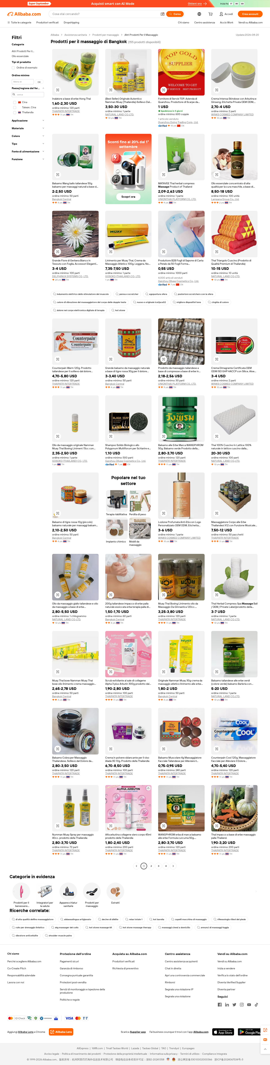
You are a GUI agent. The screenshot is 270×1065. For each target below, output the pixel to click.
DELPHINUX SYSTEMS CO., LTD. (70, 276)
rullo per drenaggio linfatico (30, 927)
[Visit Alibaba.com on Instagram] (242, 1004)
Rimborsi (170, 982)
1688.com (97, 1048)
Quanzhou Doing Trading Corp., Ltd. (178, 122)
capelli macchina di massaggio (191, 919)
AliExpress (83, 1048)
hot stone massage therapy (137, 927)
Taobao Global (150, 1048)
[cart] (211, 14)
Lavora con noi (15, 982)
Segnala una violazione (177, 996)
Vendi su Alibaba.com (229, 961)
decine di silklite (110, 919)
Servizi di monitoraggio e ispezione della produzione (82, 991)
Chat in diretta (173, 968)
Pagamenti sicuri (69, 961)
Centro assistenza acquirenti (181, 961)
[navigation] (28, 451)
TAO (163, 1048)
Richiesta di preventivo (125, 968)
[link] (265, 1030)
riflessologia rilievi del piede (231, 919)
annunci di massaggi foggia (215, 927)
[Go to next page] (173, 866)
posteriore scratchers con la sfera (195, 294)
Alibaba (55, 34)
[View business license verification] (168, 1059)
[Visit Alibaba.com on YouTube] (249, 1004)
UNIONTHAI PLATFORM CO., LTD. (177, 199)
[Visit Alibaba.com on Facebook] (219, 1004)
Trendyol (174, 1048)
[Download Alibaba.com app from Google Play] (250, 1032)
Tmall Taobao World (117, 1048)
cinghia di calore (220, 302)
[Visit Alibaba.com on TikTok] (256, 1004)
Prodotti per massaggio (105, 34)
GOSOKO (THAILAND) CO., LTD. (123, 276)
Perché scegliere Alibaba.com (24, 961)
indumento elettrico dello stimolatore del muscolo (83, 294)
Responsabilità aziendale (21, 975)
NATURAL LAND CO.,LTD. (119, 114)
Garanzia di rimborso (71, 968)
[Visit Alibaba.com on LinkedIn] (227, 1004)
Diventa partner (226, 989)
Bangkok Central (61, 199)
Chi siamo (13, 953)
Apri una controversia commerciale (185, 975)
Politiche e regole (70, 999)
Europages (188, 1048)
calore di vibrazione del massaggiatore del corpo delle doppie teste (91, 302)
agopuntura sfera (158, 294)
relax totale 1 (135, 919)
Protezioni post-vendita (73, 982)
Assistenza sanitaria (75, 34)
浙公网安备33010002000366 (195, 1059)
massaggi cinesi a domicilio (176, 927)
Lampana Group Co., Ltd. (225, 199)
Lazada (135, 1048)
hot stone (120, 310)
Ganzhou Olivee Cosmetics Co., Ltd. (178, 281)
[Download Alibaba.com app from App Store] (223, 1032)
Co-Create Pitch (16, 968)
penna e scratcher (128, 294)
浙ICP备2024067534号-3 (228, 1059)
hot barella (158, 919)
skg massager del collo (66, 927)
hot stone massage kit (100, 927)
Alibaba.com (200, 1031)
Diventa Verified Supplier (231, 982)
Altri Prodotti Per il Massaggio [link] (141, 34)
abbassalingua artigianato (77, 919)
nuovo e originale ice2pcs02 (151, 302)
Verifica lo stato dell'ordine (232, 975)
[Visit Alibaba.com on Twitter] (234, 1004)
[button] (162, 14)
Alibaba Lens (25, 1031)
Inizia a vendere (226, 968)
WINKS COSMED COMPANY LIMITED (232, 114)
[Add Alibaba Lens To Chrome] (61, 1032)
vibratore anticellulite (27, 935)
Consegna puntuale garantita (76, 975)
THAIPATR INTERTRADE (66, 111)
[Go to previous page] (136, 866)
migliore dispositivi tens (189, 302)
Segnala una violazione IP (179, 989)
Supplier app (138, 1031)
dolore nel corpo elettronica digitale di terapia (81, 310)
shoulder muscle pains (60, 935)
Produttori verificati (123, 961)
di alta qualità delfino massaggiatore (34, 919)
